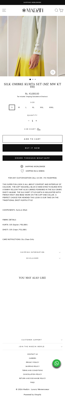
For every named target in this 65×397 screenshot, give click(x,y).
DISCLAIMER (32, 258)
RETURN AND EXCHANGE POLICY (32, 378)
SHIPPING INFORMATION (32, 252)
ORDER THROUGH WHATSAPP (32, 158)
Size (32, 102)
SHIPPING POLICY (32, 366)
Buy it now (32, 148)
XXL (41, 107)
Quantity (32, 115)
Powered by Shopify (32, 394)
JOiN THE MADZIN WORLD (32, 346)
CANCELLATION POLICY (32, 374)
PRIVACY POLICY (32, 362)
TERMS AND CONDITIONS (32, 370)
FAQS (32, 382)
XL (33, 107)
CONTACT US (32, 354)
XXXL (51, 107)
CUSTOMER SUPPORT (32, 340)
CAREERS (32, 358)
